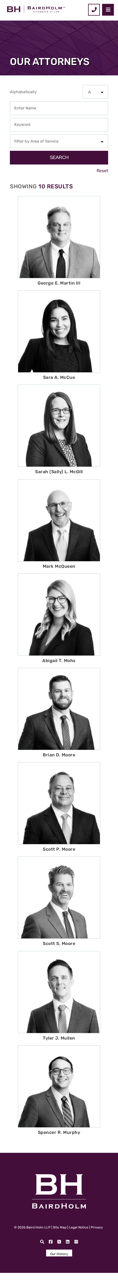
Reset (102, 170)
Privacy (97, 1227)
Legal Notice (78, 1227)
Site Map (59, 1227)
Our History (59, 1254)
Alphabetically (23, 92)
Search (59, 157)
